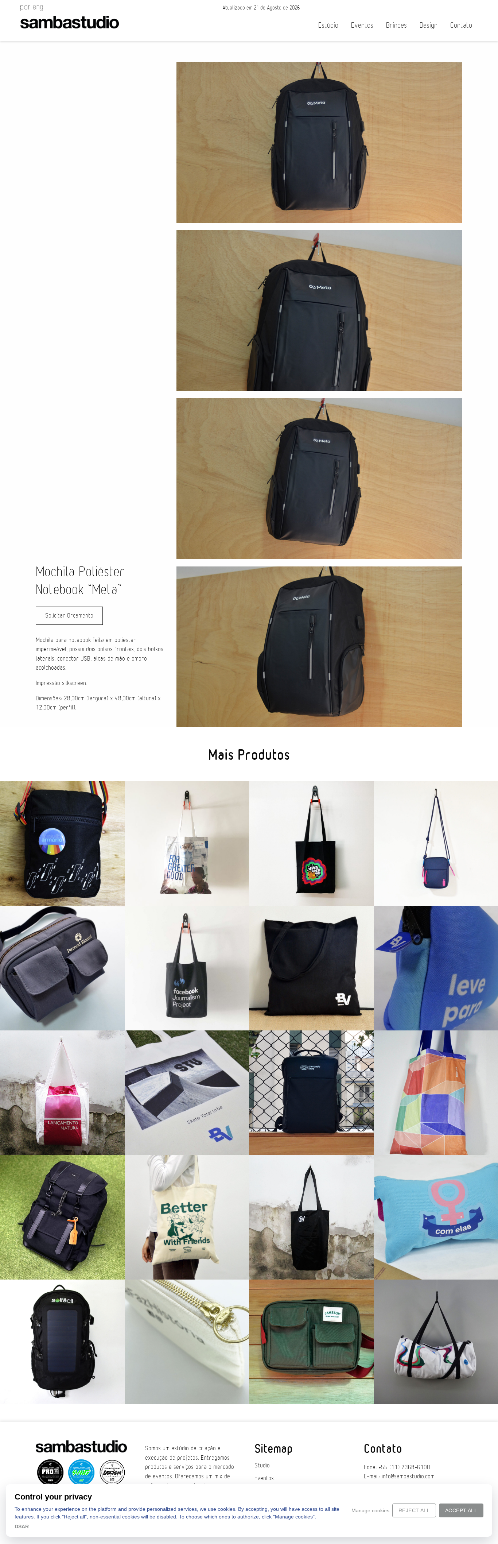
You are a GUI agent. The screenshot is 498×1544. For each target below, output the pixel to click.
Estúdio (328, 25)
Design (428, 25)
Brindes (396, 25)
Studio (262, 1465)
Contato (461, 25)
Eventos (362, 25)
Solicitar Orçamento (69, 615)
